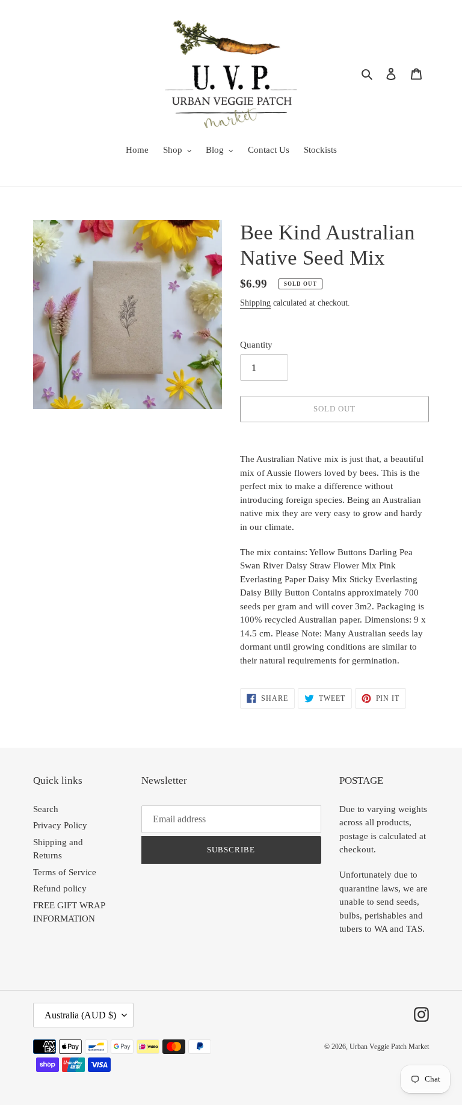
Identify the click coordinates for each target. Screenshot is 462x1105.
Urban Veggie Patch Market (389, 1046)
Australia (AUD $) (80, 1015)
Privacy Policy (60, 825)
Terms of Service (64, 872)
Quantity (256, 344)
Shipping (255, 302)
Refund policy (60, 888)
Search (45, 809)
